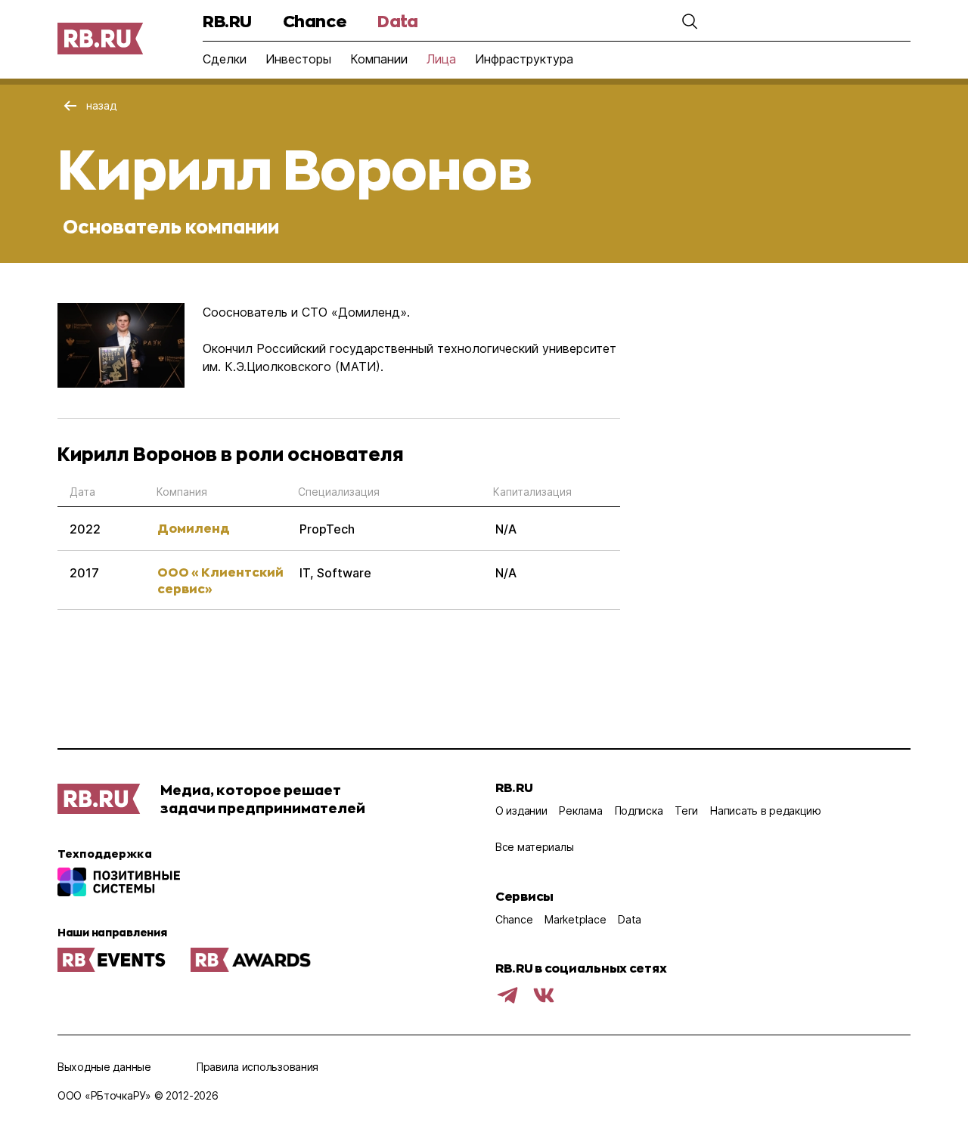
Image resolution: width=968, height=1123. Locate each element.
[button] (690, 21)
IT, (308, 572)
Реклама (580, 810)
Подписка (639, 810)
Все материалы (534, 846)
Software (344, 572)
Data (397, 21)
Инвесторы (298, 59)
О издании (521, 810)
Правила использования (257, 1066)
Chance (314, 21)
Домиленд (193, 528)
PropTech (327, 529)
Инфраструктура (524, 59)
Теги (686, 810)
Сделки (225, 59)
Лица (441, 59)
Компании (379, 59)
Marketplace (575, 919)
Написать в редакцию (765, 810)
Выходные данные (104, 1066)
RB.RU (227, 21)
